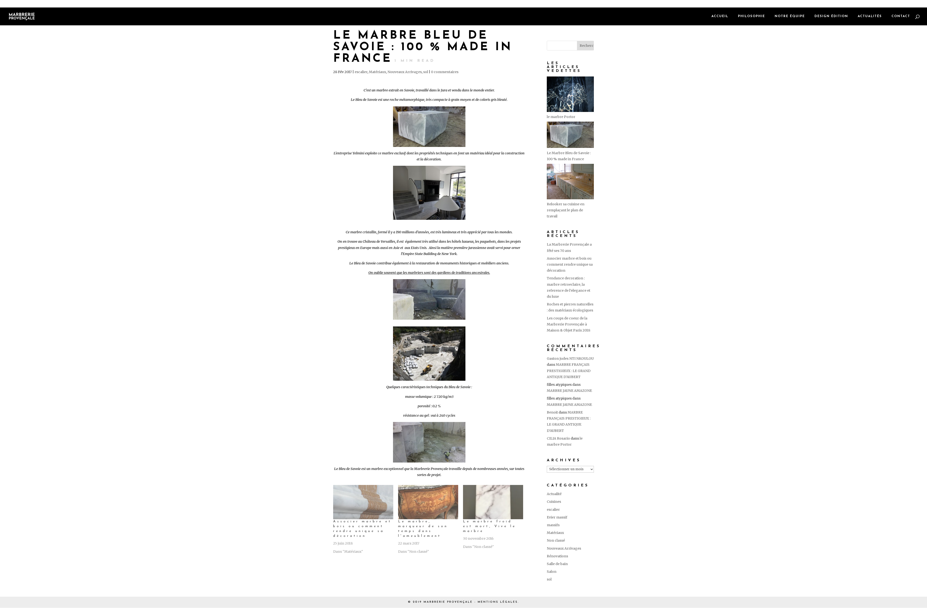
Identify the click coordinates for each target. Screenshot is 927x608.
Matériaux (377, 72)
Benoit (552, 412)
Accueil (719, 16)
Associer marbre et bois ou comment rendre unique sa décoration (570, 264)
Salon (551, 571)
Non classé (556, 540)
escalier (361, 72)
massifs (553, 525)
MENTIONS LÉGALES (498, 602)
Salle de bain (557, 564)
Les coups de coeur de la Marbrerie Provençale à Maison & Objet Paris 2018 (568, 324)
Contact (901, 16)
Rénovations (557, 556)
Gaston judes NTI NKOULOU (570, 358)
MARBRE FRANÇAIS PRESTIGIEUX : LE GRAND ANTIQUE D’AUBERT (568, 370)
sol (425, 72)
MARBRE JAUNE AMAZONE (569, 390)
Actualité (554, 494)
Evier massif (557, 517)
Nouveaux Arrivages (404, 72)
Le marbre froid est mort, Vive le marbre (489, 526)
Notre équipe (790, 16)
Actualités (870, 16)
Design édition (831, 16)
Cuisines (554, 501)
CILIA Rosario (558, 438)
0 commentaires (444, 72)
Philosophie (751, 16)
